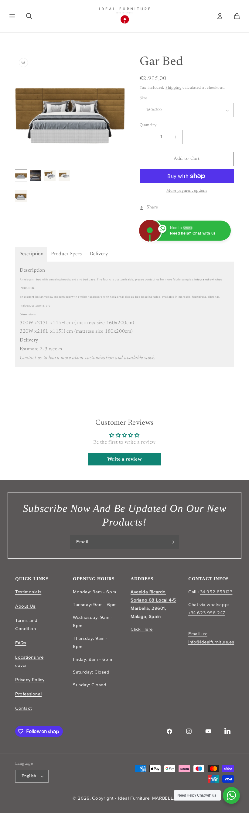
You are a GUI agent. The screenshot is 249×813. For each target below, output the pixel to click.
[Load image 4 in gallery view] (64, 175)
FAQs (20, 643)
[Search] (29, 16)
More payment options (186, 191)
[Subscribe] (172, 542)
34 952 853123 (216, 592)
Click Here (142, 629)
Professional (28, 694)
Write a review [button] (124, 459)
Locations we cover (29, 661)
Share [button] (152, 207)
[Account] (220, 16)
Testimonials (28, 592)
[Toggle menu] (12, 16)
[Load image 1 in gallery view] (21, 175)
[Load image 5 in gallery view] (21, 196)
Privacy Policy (29, 679)
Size (143, 98)
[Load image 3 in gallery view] (50, 175)
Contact (23, 708)
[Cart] (237, 16)
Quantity (148, 125)
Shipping (173, 88)
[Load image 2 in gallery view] (35, 175)
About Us (25, 606)
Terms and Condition (26, 624)
